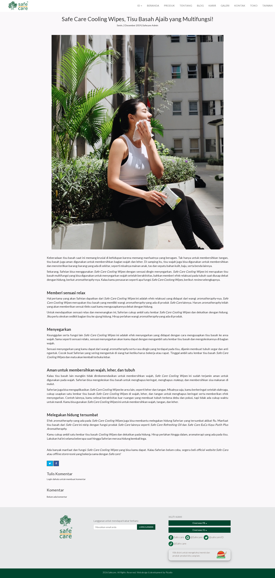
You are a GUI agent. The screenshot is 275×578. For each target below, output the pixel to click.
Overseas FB (199, 523)
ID (139, 5)
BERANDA (153, 5)
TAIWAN (267, 5)
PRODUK (169, 5)
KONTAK (239, 5)
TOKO (253, 5)
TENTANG (186, 5)
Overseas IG (199, 530)
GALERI (225, 5)
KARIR (212, 5)
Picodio (169, 572)
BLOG (200, 5)
